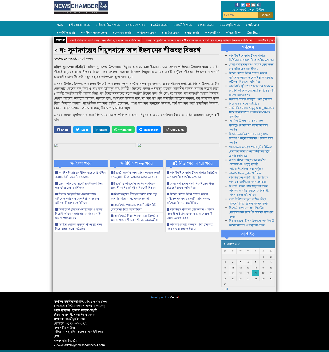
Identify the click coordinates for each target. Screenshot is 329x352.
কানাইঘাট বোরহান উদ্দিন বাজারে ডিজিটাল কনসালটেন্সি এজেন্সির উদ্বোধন (80, 174)
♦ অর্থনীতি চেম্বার (66, 32)
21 (256, 272)
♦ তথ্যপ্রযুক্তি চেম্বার (229, 25)
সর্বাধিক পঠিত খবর (137, 163)
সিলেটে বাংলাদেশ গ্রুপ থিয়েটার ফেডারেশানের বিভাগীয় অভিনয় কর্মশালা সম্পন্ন (251, 212)
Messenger (151, 129)
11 (233, 267)
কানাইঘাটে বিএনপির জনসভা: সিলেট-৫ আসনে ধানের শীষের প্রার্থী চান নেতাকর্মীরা (134, 217)
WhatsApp (125, 129)
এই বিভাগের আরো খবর (192, 163)
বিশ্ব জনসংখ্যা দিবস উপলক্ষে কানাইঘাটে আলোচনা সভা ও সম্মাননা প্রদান (251, 222)
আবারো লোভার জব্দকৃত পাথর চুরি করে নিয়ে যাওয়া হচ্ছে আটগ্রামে (78, 226)
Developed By (165, 297)
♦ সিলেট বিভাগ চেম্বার (108, 25)
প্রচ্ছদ (60, 25)
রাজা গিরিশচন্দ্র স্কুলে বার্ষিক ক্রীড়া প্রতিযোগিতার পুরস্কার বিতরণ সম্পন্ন (248, 201)
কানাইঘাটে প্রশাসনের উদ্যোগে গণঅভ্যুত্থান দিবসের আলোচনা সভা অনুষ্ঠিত (248, 125)
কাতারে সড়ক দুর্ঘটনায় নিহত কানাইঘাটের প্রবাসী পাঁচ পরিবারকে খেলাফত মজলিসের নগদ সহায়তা (248, 177)
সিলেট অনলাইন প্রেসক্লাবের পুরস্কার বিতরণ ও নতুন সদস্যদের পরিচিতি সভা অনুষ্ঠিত (251, 138)
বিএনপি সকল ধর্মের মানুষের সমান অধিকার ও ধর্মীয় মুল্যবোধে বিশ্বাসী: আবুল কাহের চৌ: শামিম (249, 190)
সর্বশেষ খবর (81, 163)
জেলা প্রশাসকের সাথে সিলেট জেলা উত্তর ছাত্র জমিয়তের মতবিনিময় (98, 40)
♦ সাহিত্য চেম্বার (170, 32)
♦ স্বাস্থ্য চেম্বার (192, 32)
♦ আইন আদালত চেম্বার (94, 32)
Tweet (84, 129)
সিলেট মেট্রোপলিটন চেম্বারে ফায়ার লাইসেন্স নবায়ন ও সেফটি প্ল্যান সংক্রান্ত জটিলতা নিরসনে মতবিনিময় (192, 40)
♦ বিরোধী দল (233, 32)
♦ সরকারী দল (212, 32)
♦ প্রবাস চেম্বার (206, 25)
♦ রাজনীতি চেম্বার (182, 25)
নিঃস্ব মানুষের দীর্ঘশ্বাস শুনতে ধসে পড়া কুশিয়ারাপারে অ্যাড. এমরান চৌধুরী (134, 196)
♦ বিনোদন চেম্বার (146, 32)
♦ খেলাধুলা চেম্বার (122, 32)
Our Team (253, 32)
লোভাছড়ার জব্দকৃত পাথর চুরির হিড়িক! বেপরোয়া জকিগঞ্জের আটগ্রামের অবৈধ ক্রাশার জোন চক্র (250, 151)
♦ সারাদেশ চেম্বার (135, 25)
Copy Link (177, 129)
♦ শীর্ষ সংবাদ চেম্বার (79, 25)
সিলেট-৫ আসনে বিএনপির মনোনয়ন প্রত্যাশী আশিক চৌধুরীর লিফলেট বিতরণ (133, 185)
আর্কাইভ (248, 233)
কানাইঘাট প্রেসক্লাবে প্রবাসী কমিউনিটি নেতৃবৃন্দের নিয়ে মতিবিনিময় (133, 207)
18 (233, 272)
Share (65, 129)
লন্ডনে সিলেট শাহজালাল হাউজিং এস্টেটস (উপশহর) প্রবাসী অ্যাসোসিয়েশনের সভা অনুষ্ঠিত (247, 164)
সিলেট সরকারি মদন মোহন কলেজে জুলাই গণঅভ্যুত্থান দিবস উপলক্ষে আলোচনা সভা (136, 174)
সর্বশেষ (248, 47)
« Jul (224, 289)
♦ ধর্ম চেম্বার (252, 25)
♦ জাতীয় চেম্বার (159, 25)
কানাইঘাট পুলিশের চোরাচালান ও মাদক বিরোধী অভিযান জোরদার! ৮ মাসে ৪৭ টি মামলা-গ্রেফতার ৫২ (78, 213)
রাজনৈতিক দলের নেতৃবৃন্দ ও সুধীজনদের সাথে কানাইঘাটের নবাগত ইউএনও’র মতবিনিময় (251, 112)
